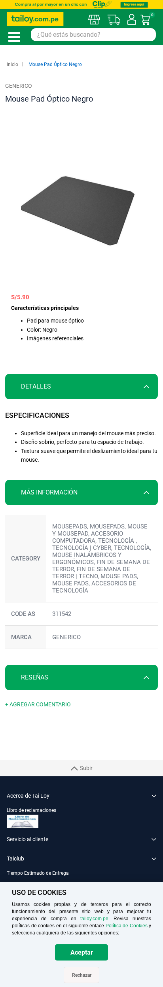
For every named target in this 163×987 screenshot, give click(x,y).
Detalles (36, 386)
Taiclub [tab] (15, 858)
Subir (86, 768)
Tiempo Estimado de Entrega (38, 873)
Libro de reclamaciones (31, 810)
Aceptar (81, 952)
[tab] (81, 386)
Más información (49, 492)
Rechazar (81, 975)
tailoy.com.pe (94, 918)
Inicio (12, 64)
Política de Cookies (127, 925)
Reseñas (34, 677)
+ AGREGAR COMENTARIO (38, 704)
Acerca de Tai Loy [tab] (28, 796)
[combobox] (93, 35)
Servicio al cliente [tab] (27, 839)
